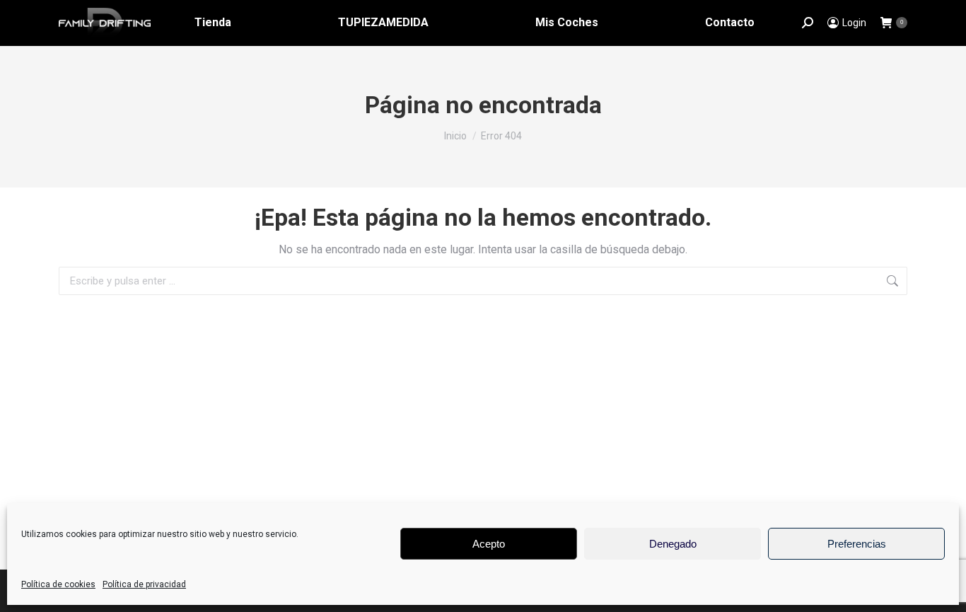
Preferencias (856, 544)
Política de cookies (58, 584)
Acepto (488, 544)
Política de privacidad (144, 584)
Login (854, 22)
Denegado (673, 544)
